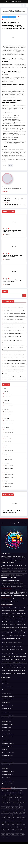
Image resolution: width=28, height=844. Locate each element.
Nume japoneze (6, 445)
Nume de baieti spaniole (9, 483)
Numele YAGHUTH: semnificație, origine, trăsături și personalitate (15, 379)
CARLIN (17, 795)
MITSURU (3, 822)
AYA (22, 792)
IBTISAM (20, 16)
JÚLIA (13, 809)
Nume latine (6, 454)
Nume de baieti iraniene (9, 411)
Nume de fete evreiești (8, 405)
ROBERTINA (18, 824)
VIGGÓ (3, 834)
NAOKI (21, 822)
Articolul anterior (6, 196)
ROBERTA (13, 824)
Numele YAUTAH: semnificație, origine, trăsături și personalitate (14, 330)
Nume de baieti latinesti (9, 456)
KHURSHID (6, 812)
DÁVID (7, 800)
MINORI (22, 819)
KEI (2, 812)
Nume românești (6, 472)
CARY (2, 797)
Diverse (5, 388)
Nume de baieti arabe (8, 394)
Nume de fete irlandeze (9, 423)
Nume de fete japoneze (9, 450)
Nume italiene (6, 436)
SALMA (24, 824)
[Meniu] (2, 5)
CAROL (22, 795)
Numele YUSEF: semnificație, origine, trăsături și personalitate (14, 319)
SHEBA (15, 827)
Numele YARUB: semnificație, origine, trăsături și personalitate (14, 363)
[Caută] (22, 5)
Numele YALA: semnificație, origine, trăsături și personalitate (14, 369)
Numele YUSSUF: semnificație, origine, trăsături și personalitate (12, 255)
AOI (18, 792)
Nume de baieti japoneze (9, 447)
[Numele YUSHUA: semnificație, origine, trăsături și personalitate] (14, 271)
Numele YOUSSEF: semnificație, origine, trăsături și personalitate (14, 325)
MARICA (23, 817)
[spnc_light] (25, 5)
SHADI (11, 827)
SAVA (6, 827)
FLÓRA (24, 802)
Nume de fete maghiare (9, 468)
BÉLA (8, 795)
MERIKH (12, 819)
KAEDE (17, 809)
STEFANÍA (7, 829)
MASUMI (7, 819)
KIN (11, 812)
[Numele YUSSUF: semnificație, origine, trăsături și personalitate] (14, 246)
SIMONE (24, 827)
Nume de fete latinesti (8, 459)
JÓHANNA (20, 807)
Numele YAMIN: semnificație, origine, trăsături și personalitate (14, 366)
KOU (20, 812)
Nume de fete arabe (12, 16)
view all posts (4, 191)
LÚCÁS (19, 814)
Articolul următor (6, 202)
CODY (11, 797)
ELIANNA (21, 800)
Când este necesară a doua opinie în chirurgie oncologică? (14, 305)
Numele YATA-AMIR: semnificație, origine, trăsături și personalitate (15, 352)
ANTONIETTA (14, 792)
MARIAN (18, 817)
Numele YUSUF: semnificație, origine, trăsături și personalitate (12, 231)
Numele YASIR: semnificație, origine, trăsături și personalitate (14, 357)
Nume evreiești (6, 400)
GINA (13, 805)
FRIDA (9, 805)
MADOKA (23, 814)
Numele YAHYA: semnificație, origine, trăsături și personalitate (14, 376)
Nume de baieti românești (9, 474)
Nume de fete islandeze (9, 432)
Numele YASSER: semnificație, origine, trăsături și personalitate (14, 354)
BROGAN (3, 795)
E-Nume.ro (2, 556)
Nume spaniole (6, 481)
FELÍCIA (19, 802)
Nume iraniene (6, 409)
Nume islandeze (6, 427)
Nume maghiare (6, 463)
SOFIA (3, 829)
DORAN (3, 800)
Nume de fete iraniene (8, 414)
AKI (12, 790)
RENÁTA (8, 824)
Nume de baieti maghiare (9, 465)
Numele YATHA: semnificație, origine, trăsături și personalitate (14, 344)
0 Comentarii (16, 19)
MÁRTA (13, 822)
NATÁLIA (3, 824)
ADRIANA (3, 790)
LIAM (11, 814)
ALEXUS (3, 792)
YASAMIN (22, 834)
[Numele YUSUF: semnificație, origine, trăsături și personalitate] (14, 221)
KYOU (2, 814)
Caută (5, 291)
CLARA (7, 797)
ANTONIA (8, 792)
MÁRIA (8, 822)
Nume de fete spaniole (8, 486)
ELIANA (16, 800)
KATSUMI (22, 809)
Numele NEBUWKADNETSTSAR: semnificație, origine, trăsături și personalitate (13, 205)
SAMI (2, 827)
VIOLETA (7, 834)
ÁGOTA (7, 836)
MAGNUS (3, 817)
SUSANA (17, 829)
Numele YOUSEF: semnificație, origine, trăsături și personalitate (14, 327)
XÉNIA (17, 834)
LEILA (7, 814)
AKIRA (16, 790)
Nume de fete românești (9, 477)
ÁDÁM (3, 836)
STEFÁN (13, 829)
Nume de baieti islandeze (9, 429)
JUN (16, 807)
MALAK (13, 817)
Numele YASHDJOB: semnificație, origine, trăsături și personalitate (15, 360)
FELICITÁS (14, 802)
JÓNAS (9, 809)
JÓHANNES (3, 809)
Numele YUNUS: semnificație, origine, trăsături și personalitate (14, 322)
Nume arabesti (5, 16)
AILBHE (8, 790)
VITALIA (12, 834)
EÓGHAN (3, 802)
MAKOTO (8, 817)
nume (4, 19)
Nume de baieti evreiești (9, 402)
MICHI (17, 819)
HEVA (17, 805)
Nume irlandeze (6, 418)
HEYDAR (21, 805)
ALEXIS (21, 790)
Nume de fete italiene (8, 441)
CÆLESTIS (16, 797)
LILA (14, 814)
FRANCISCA (3, 805)
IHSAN (3, 807)
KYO (24, 812)
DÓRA (12, 800)
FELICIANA (8, 802)
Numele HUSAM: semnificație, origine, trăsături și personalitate (13, 199)
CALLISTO (12, 795)
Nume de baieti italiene (9, 438)
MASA (3, 819)
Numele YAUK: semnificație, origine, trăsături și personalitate (14, 333)
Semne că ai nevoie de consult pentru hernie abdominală (13, 307)
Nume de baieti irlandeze (9, 420)
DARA (21, 797)
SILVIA (20, 827)
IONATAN (7, 807)
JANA (12, 807)
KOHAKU (15, 812)
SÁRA (22, 829)
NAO (17, 822)
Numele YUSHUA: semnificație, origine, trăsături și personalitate (12, 280)
